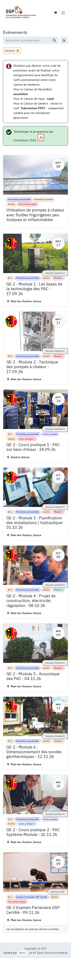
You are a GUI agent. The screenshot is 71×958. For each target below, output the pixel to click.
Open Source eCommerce (52, 952)
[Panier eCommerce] (55, 13)
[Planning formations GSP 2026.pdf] (41, 137)
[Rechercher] (54, 40)
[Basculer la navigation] (63, 12)
